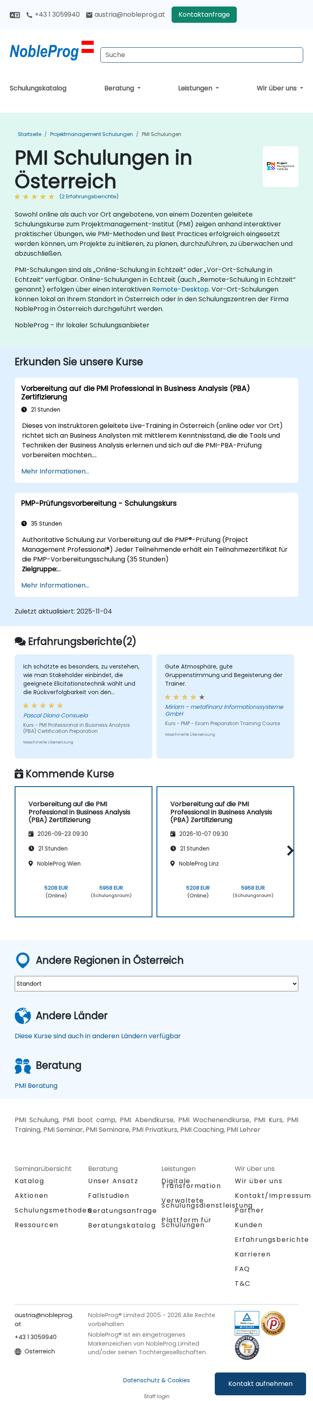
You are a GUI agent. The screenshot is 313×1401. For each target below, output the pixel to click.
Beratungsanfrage (122, 1210)
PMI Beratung (36, 1085)
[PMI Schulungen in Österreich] (52, 51)
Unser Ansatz (113, 1181)
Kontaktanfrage (204, 14)
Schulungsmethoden (53, 1210)
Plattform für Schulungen (186, 1222)
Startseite (29, 134)
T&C (243, 1283)
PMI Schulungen (161, 134)
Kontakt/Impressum (273, 1195)
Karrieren (253, 1254)
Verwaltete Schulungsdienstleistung (207, 1203)
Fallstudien (109, 1195)
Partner (249, 1210)
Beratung (120, 88)
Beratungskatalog (122, 1225)
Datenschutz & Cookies (156, 1380)
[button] (288, 850)
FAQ (242, 1269)
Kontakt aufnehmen (260, 1383)
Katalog (29, 1181)
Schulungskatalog (38, 88)
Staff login (157, 1396)
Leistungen (196, 88)
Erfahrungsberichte (272, 1239)
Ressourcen (37, 1225)
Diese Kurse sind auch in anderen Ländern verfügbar (98, 1036)
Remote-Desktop (180, 289)
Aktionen (31, 1195)
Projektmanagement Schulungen (91, 134)
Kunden (249, 1225)
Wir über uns (277, 88)
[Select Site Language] (15, 14)
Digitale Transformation (191, 1183)
